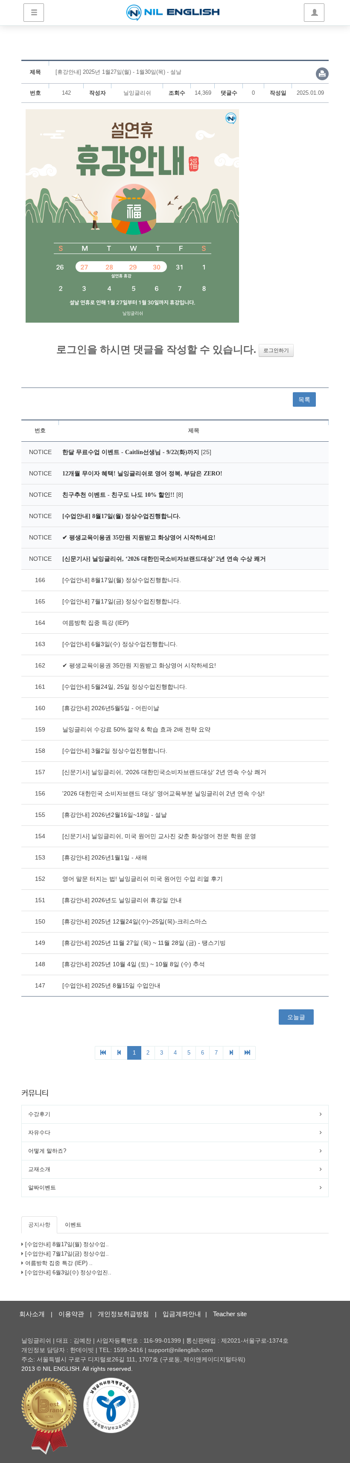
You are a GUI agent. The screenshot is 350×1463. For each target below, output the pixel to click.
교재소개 (39, 1169)
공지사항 (39, 1224)
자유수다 (39, 1132)
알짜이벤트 (42, 1187)
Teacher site (230, 1313)
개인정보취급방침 (123, 1313)
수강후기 (39, 1114)
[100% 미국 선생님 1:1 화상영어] (172, 12)
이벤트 (73, 1224)
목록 (304, 399)
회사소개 (32, 1313)
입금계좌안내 (182, 1313)
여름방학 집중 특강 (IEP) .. (59, 1263)
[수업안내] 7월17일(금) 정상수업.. (67, 1253)
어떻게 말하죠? (47, 1151)
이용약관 (71, 1313)
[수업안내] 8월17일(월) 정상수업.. (67, 1244)
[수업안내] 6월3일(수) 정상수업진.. (68, 1272)
